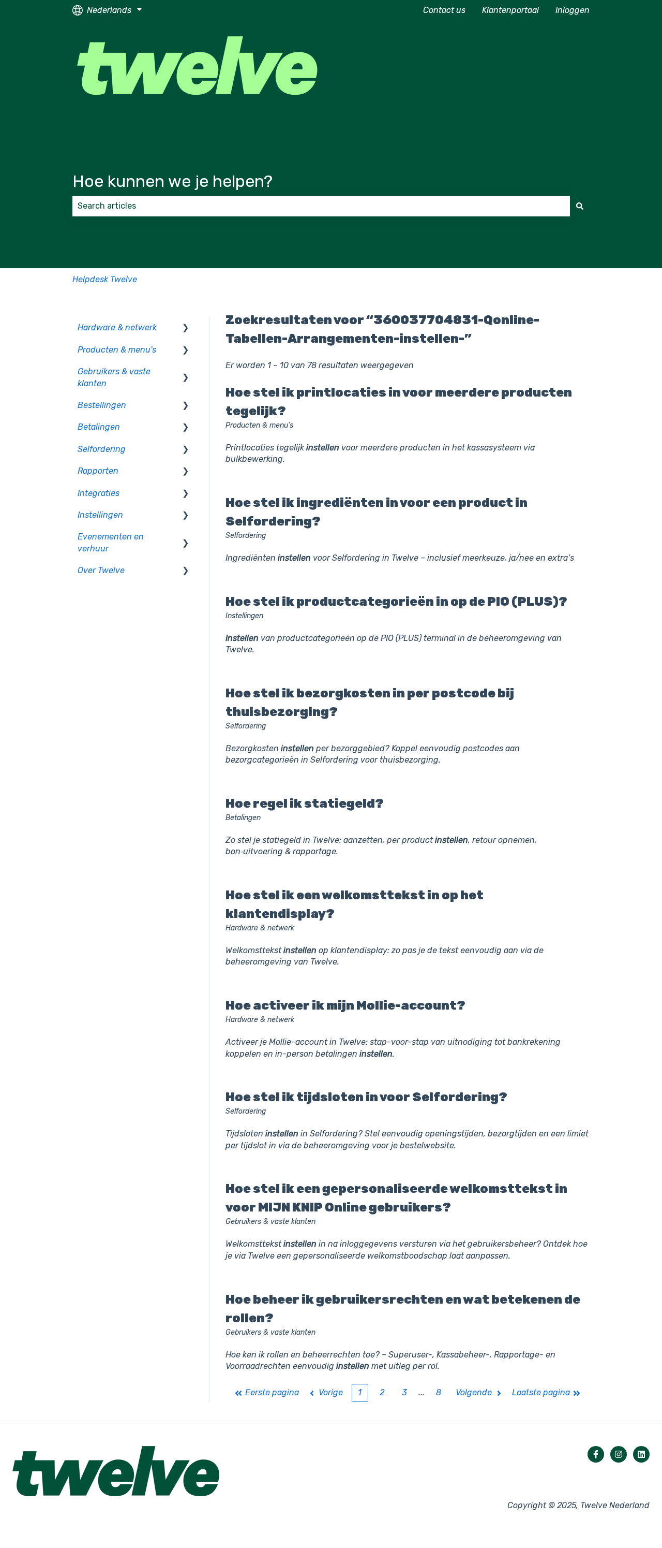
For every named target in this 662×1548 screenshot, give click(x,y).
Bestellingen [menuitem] (102, 405)
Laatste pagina (541, 1392)
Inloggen (572, 10)
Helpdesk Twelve (104, 279)
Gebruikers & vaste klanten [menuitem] (114, 377)
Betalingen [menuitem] (99, 427)
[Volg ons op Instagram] (618, 1454)
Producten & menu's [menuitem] (117, 350)
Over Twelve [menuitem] (101, 570)
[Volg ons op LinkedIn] (641, 1454)
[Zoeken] (580, 206)
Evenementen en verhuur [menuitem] (111, 542)
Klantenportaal (510, 10)
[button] (185, 328)
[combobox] (321, 206)
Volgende (474, 1392)
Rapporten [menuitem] (98, 471)
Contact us (444, 10)
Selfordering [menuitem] (102, 449)
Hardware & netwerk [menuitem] (117, 327)
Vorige (331, 1392)
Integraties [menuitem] (98, 493)
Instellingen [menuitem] (100, 515)
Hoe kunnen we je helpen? (172, 181)
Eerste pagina (272, 1392)
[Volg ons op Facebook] (596, 1454)
